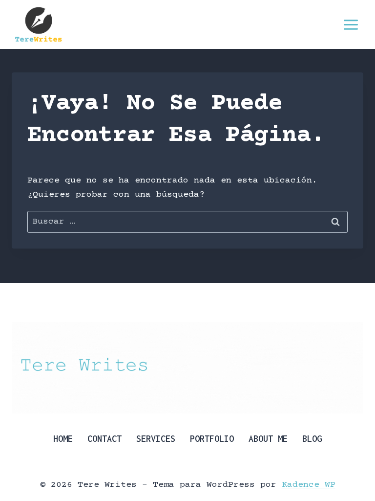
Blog (312, 438)
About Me (268, 438)
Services (155, 438)
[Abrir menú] (350, 24)
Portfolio (212, 438)
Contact (104, 438)
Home (63, 438)
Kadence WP (308, 485)
